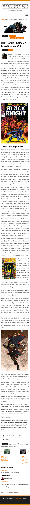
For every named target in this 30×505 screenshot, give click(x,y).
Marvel (16, 446)
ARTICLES (12, 35)
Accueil (3, 19)
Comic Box (18, 50)
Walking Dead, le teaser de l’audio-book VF (4, 459)
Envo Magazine (15, 501)
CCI (17, 444)
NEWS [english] (20, 38)
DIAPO (12, 38)
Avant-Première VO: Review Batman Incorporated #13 (25, 459)
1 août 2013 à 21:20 (5, 481)
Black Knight (12, 444)
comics (11, 446)
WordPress (19, 498)
